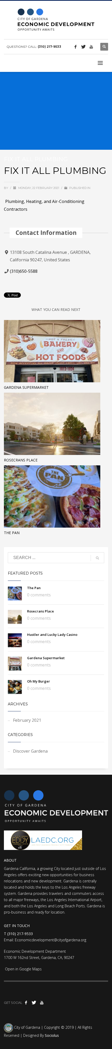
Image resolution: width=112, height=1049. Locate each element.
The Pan (12, 532)
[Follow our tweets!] (83, 47)
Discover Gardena (30, 751)
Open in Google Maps (23, 968)
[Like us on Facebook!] (75, 47)
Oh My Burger (38, 681)
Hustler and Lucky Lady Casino (52, 634)
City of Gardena (26, 1027)
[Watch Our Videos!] (91, 47)
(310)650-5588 (24, 271)
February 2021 (27, 720)
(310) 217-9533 (49, 47)
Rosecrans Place (21, 460)
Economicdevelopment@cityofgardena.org (50, 939)
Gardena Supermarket (26, 387)
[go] (97, 558)
